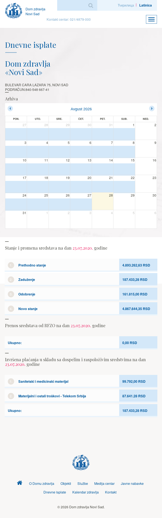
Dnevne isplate (54, 492)
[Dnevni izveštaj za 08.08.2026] (124, 152)
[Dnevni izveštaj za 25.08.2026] (38, 204)
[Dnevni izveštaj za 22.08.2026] (124, 187)
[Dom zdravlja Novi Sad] (15, 10)
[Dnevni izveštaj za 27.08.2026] (81, 204)
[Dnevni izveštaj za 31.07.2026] (102, 134)
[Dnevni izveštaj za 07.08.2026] (102, 152)
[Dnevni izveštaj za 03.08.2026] (16, 152)
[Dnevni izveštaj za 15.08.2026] (124, 169)
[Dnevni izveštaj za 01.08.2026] (124, 134)
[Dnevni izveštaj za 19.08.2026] (59, 187)
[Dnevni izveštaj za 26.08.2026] (59, 204)
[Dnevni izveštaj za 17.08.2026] (16, 187)
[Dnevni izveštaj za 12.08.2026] (59, 169)
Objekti (66, 483)
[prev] (10, 108)
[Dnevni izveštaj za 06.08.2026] (81, 152)
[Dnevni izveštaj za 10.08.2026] (16, 169)
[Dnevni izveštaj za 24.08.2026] (16, 204)
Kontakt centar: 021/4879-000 (69, 19)
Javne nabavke (132, 483)
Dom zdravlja (19, 483)
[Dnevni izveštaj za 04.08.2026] (38, 152)
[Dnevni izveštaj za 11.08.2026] (38, 169)
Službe (82, 483)
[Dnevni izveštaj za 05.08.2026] (59, 152)
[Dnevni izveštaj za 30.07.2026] (81, 134)
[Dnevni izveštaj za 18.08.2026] (38, 187)
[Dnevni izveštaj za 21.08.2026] (102, 187)
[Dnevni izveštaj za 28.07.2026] (38, 134)
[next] (151, 108)
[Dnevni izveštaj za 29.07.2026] (59, 134)
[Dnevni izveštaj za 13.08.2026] (81, 169)
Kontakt (110, 492)
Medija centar (104, 483)
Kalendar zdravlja (85, 492)
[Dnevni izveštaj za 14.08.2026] (102, 169)
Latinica (145, 5)
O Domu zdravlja (41, 483)
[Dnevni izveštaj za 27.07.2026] (16, 134)
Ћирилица (126, 5)
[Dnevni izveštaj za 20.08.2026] (81, 187)
